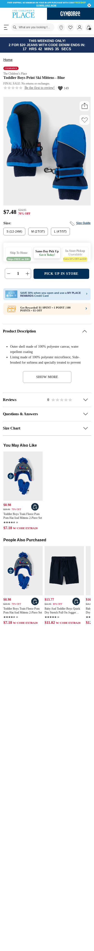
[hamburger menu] (6, 27)
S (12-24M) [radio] (14, 231)
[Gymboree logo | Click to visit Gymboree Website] (70, 14)
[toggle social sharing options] (84, 106)
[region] (47, 4)
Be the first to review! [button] (40, 88)
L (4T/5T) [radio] (60, 231)
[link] (61, 27)
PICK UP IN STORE (61, 273)
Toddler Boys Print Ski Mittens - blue (34, 78)
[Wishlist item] (71, 30)
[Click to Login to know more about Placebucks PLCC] (86, 310)
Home (8, 60)
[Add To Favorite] (84, 120)
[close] (89, 5)
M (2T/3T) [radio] (38, 231)
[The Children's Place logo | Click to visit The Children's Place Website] (23, 14)
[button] (70, 27)
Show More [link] (47, 377)
